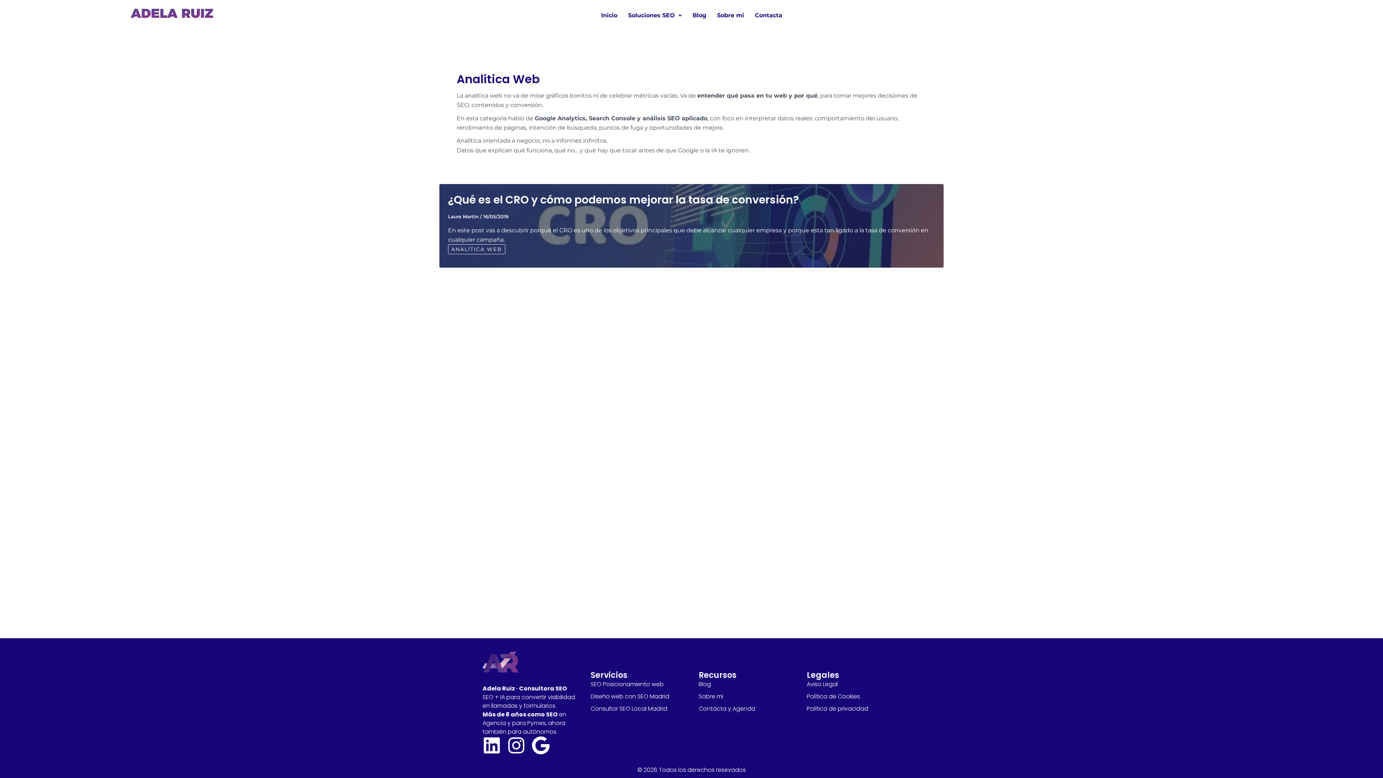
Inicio (609, 15)
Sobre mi (730, 15)
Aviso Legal (822, 684)
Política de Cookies (833, 696)
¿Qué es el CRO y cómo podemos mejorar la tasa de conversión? (623, 199)
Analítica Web (476, 249)
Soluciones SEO (651, 15)
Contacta (768, 15)
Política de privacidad (837, 709)
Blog (699, 15)
